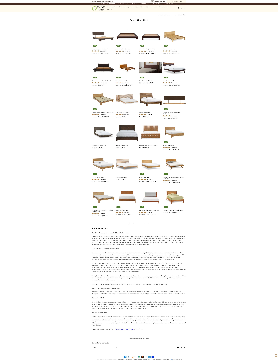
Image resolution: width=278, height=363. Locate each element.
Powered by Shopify (111, 359)
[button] (184, 8)
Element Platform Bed (122, 145)
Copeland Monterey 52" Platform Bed (173, 210)
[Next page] (148, 223)
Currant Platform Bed (98, 177)
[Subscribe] (116, 347)
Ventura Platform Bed (122, 210)
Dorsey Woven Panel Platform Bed (148, 145)
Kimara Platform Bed (169, 49)
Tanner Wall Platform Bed (123, 112)
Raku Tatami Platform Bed (123, 49)
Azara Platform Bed (168, 81)
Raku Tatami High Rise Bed (146, 49)
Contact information (157, 359)
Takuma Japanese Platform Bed (100, 49)
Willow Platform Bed (168, 145)
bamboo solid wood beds (124, 329)
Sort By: (160, 15)
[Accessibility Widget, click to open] (276, 355)
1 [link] (129, 223)
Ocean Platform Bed (144, 112)
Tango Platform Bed (121, 81)
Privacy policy (128, 359)
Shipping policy (147, 359)
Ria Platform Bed (144, 177)
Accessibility (166, 359)
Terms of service (138, 359)
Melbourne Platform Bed (99, 145)
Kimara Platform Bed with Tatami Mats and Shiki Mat (103, 211)
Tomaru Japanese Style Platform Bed (102, 81)
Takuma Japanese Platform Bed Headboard (171, 113)
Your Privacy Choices (177, 359)
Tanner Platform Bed (121, 177)
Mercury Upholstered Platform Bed (149, 210)
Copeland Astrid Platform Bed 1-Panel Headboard (173, 178)
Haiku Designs (103, 359)
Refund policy (121, 359)
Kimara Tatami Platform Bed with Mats (103, 112)
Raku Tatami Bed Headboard (147, 81)
